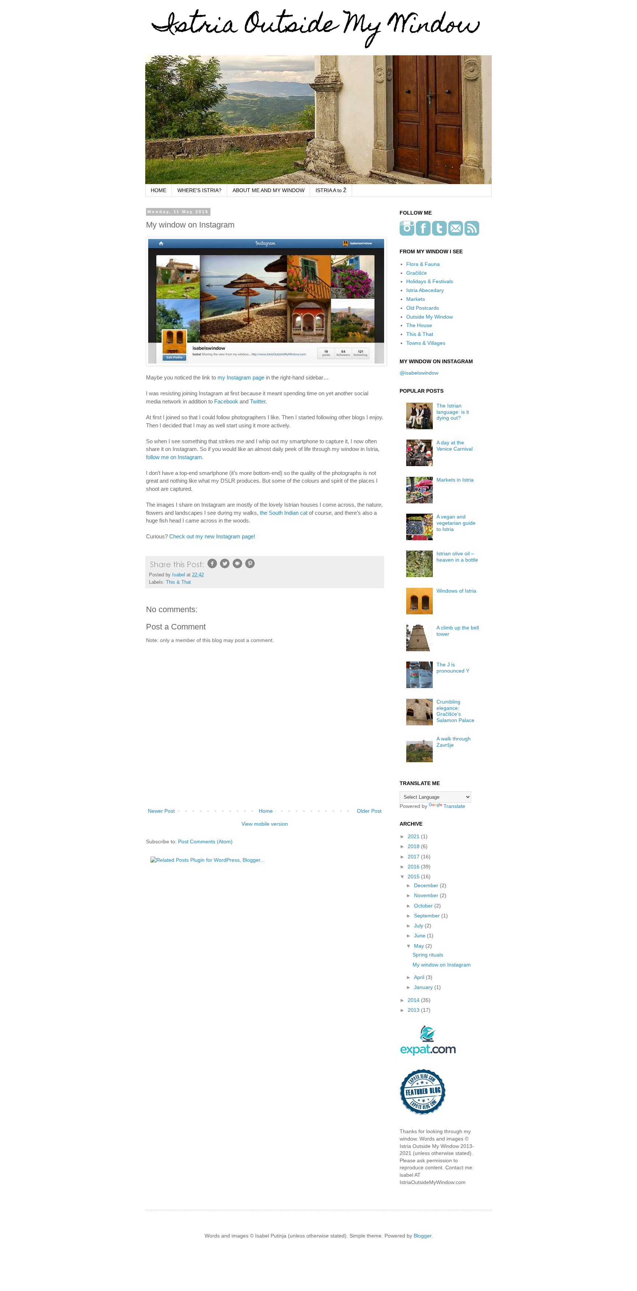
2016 (414, 867)
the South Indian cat (283, 513)
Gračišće (416, 273)
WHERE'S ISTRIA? (199, 190)
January (424, 987)
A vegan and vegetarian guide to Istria (456, 523)
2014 (414, 1000)
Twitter (257, 401)
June (420, 935)
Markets (415, 299)
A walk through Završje (453, 742)
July (419, 926)
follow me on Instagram (174, 457)
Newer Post (161, 811)
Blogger (422, 1236)
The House (419, 325)
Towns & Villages (425, 343)
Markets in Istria (455, 480)
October (424, 906)
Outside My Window (429, 317)
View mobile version (264, 824)
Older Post (369, 811)
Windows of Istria (456, 591)
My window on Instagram (442, 965)
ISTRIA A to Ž (331, 190)
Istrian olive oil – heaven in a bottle (457, 557)
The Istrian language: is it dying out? (452, 412)
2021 (414, 836)
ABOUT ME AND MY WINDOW (268, 190)
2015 (414, 876)
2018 (414, 846)
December (427, 885)
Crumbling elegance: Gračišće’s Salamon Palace (455, 711)
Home (266, 811)
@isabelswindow (419, 373)
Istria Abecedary (425, 290)
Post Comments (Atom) (205, 841)
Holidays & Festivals (429, 281)
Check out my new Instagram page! (212, 536)
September (427, 916)
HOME (158, 190)
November (427, 895)
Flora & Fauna (423, 264)
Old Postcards (422, 308)
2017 (414, 857)
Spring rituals (428, 955)
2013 (414, 1010)
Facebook (226, 401)
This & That (178, 582)
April (420, 977)
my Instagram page (240, 377)
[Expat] (428, 1054)
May (419, 946)
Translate (454, 806)
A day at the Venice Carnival (454, 446)
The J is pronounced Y (452, 668)
